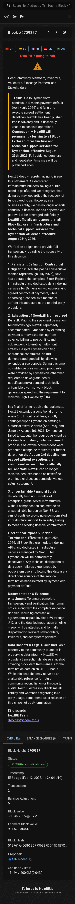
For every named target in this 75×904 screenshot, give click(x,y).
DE (48, 48)
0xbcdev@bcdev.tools (23, 720)
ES (22, 48)
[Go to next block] (56, 33)
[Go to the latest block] (64, 33)
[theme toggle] (69, 17)
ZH (9, 48)
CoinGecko (32, 892)
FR (35, 48)
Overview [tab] (13, 738)
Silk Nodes (20, 859)
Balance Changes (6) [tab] (42, 738)
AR (61, 48)
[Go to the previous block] (48, 33)
